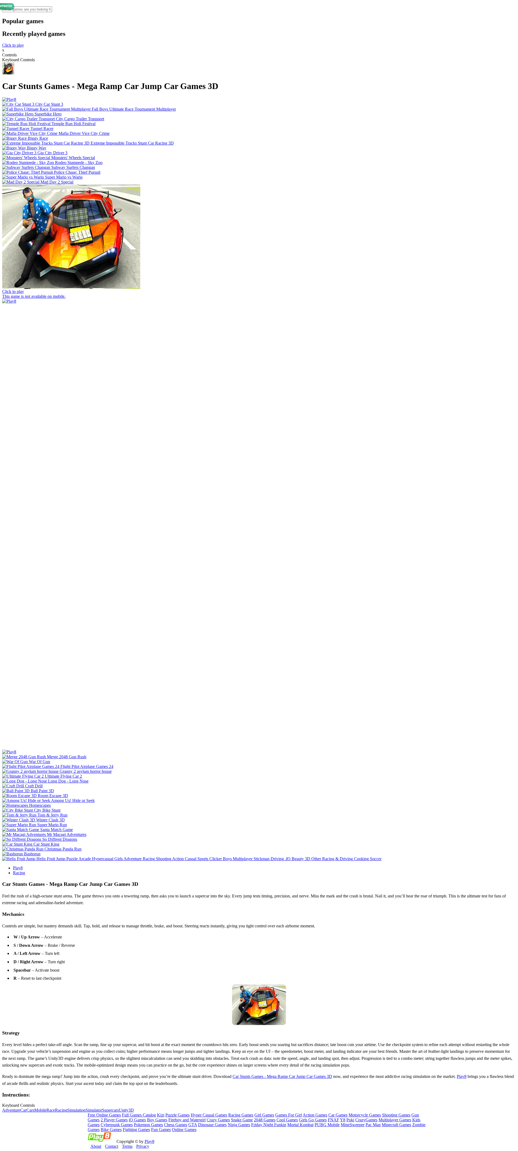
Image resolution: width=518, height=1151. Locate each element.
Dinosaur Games (212, 1124)
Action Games (315, 1115)
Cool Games (287, 1120)
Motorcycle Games (365, 1115)
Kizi (160, 1115)
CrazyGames (366, 1120)
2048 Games (264, 1120)
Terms (127, 1146)
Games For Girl (288, 1115)
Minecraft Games (396, 1124)
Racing (19, 872)
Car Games (337, 1115)
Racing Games (240, 1115)
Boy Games (157, 1120)
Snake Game (242, 1120)
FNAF (333, 1120)
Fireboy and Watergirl (187, 1120)
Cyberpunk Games (117, 1124)
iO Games (137, 1120)
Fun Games (161, 1129)
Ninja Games (239, 1124)
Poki (350, 1120)
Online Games (184, 1129)
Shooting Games (396, 1115)
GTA (192, 1124)
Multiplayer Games (395, 1120)
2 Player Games (114, 1120)
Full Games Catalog (139, 1115)
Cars (30, 1110)
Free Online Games (104, 1115)
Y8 (342, 1120)
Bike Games (111, 1129)
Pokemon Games (148, 1124)
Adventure (11, 1110)
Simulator (94, 1110)
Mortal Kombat (300, 1124)
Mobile (40, 1110)
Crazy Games (218, 1120)
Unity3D (126, 1110)
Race (50, 1110)
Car (23, 1110)
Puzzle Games (177, 1115)
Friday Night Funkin (268, 1124)
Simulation (76, 1110)
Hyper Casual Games (209, 1115)
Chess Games (175, 1124)
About (95, 1146)
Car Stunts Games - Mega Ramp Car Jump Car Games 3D (282, 1076)
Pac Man (373, 1124)
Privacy (142, 1146)
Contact (111, 1146)
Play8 (18, 868)
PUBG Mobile (327, 1124)
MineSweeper (352, 1124)
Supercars (110, 1110)
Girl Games (264, 1115)
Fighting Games (136, 1129)
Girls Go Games (313, 1120)
